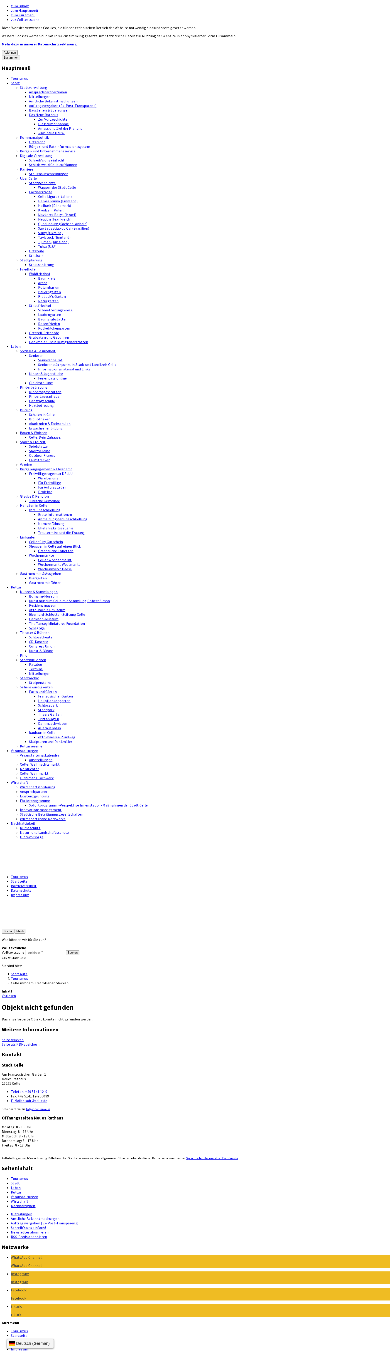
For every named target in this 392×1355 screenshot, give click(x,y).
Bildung (26, 410)
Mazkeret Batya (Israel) (57, 214)
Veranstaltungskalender (39, 755)
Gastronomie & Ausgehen (40, 573)
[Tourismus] (23, 868)
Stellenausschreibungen (48, 173)
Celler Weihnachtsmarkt (40, 764)
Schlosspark (48, 705)
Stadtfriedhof (40, 305)
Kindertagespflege (44, 396)
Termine (36, 669)
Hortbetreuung (41, 405)
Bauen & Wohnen (33, 432)
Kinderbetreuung (34, 387)
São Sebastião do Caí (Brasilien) (63, 228)
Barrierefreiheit (24, 885)
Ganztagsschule (42, 401)
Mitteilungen (39, 96)
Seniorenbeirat (50, 360)
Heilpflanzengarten (54, 700)
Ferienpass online (52, 378)
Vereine (26, 464)
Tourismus (19, 78)
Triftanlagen (48, 719)
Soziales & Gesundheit (38, 351)
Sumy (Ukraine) (50, 233)
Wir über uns (48, 478)
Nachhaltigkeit (23, 823)
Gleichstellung (41, 382)
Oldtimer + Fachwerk (37, 778)
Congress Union (41, 646)
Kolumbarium (49, 287)
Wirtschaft (19, 782)
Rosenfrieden (49, 323)
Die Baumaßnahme (53, 124)
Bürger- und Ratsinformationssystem (59, 146)
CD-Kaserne (38, 641)
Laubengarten (49, 314)
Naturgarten (48, 301)
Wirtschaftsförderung (37, 787)
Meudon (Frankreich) (54, 219)
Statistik (36, 255)
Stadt (15, 83)
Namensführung (51, 523)
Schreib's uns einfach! (46, 160)
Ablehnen (10, 52)
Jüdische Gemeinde (44, 501)
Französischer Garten (55, 696)
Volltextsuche (13, 952)
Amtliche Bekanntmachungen (53, 101)
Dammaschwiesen (52, 723)
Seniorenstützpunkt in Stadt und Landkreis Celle (77, 364)
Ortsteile (36, 251)
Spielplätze (38, 446)
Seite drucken (13, 1039)
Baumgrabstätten (53, 319)
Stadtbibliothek (33, 660)
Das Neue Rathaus (43, 114)
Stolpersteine (40, 682)
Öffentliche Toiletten (56, 550)
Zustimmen (11, 57)
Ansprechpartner (34, 791)
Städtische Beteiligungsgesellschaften (51, 814)
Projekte (45, 491)
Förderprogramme (35, 800)
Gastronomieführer (45, 582)
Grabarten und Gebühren (49, 337)
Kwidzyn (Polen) (51, 210)
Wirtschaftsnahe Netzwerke (43, 818)
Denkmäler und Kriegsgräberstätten (58, 342)
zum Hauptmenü (24, 10)
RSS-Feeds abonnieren (29, 1236)
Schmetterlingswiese (55, 310)
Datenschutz (21, 890)
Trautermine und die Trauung (61, 532)
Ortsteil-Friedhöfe (44, 332)
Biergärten (38, 578)
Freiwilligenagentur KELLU (51, 473)
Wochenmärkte (41, 555)
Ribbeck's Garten (52, 296)
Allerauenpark (49, 728)
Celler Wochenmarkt (55, 560)
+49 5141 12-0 (29, 1091)
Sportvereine (39, 451)
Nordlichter (29, 769)
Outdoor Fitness (42, 455)
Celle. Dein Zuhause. (45, 437)
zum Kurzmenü (23, 15)
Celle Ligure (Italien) (55, 196)
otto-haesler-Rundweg (56, 737)
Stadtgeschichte (42, 183)
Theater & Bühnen (34, 632)
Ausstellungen (40, 759)
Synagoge (37, 628)
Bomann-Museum (43, 596)
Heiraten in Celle (33, 505)
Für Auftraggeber (52, 487)
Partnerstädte (40, 192)
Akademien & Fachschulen (50, 423)
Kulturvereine (31, 746)
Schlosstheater (41, 637)
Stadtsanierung (41, 264)
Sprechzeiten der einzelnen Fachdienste (212, 1158)
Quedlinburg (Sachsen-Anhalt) (62, 223)
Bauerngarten (49, 292)
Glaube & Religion (34, 496)
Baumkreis (46, 278)
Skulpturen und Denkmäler (50, 741)
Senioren (36, 355)
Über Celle (28, 178)
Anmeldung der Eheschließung (63, 519)
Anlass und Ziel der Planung (60, 128)
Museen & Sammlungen (39, 591)
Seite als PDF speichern (20, 1044)
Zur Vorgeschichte (52, 119)
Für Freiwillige (49, 482)
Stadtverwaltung (33, 87)
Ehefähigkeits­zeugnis (55, 528)
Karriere (26, 169)
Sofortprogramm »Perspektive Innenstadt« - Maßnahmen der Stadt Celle (88, 805)
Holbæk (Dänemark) (54, 205)
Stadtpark (46, 709)
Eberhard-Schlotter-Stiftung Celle (57, 614)
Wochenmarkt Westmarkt (59, 564)
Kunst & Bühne (41, 650)
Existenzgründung (34, 796)
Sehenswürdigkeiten (36, 687)
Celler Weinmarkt (34, 773)
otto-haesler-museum (47, 610)
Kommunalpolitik (34, 137)
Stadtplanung (31, 260)
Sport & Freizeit (33, 441)
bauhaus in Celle (42, 732)
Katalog (35, 664)
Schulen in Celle (42, 414)
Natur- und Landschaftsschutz (44, 832)
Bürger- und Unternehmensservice (48, 151)
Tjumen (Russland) (53, 242)
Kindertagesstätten (45, 392)
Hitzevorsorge (31, 837)
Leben (16, 346)
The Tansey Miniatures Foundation (57, 623)
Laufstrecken (39, 460)
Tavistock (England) (54, 237)
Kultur (16, 587)
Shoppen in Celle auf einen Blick (55, 546)
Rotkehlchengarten (54, 328)
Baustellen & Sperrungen (49, 110)
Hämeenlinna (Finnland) (58, 201)
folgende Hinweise (38, 1109)
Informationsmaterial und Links (64, 369)
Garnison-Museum (44, 619)
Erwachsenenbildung (46, 428)
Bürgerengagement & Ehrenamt (46, 469)
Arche (42, 282)
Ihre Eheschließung (45, 510)
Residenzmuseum (43, 605)
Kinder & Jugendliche (46, 373)
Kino (23, 655)
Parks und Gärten (43, 691)
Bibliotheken (39, 419)
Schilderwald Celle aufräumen (53, 164)
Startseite (19, 881)
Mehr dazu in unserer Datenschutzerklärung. (40, 44)
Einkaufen (28, 537)
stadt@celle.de (29, 1100)
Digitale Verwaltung (36, 155)
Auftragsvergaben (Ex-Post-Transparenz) (62, 105)
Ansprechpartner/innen (48, 92)
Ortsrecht (37, 142)
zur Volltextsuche (25, 19)
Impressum (20, 895)
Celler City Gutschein (46, 541)
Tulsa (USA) (47, 246)
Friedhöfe (28, 269)
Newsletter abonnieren (30, 1232)
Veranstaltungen (24, 750)
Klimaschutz (30, 828)
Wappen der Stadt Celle (57, 187)
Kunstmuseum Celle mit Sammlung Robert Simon (69, 600)
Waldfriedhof (39, 273)
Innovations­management (41, 809)
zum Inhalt (20, 6)
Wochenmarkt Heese (55, 569)
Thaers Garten (49, 714)
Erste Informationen (55, 514)
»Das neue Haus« (51, 133)
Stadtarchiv (29, 678)
